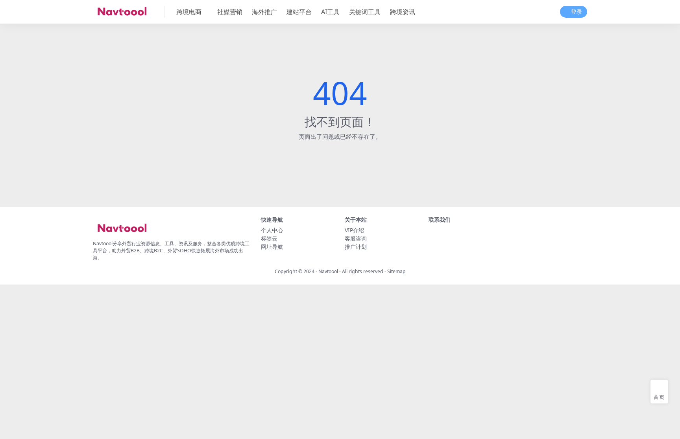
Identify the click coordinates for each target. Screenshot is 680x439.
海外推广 (264, 11)
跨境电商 (188, 11)
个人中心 (272, 230)
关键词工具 (365, 11)
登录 (576, 12)
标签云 (269, 238)
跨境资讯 (402, 11)
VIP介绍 (354, 230)
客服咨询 (356, 238)
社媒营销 (229, 11)
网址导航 (272, 246)
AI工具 (330, 11)
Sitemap (396, 271)
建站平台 (299, 11)
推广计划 (356, 246)
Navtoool (328, 271)
